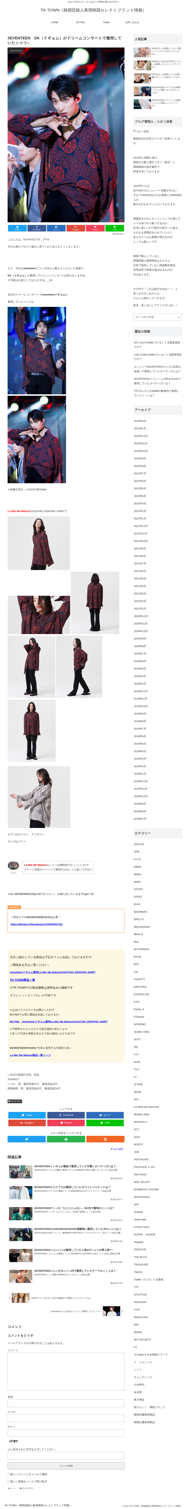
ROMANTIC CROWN (146, 1189)
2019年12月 (141, 691)
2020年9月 (140, 638)
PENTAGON (141, 1159)
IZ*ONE (138, 1084)
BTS (136, 964)
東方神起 (139, 1399)
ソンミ (138, 1369)
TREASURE (141, 1264)
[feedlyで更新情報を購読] (66, 1139)
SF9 (136, 1204)
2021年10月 (141, 541)
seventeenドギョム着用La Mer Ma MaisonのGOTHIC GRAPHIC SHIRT (52, 972)
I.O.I (136, 1054)
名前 (10, 1396)
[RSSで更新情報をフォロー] (105, 1139)
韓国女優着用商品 (144, 1422)
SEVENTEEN (16, 1101)
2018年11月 (141, 788)
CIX (136, 971)
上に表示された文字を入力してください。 (33, 1449)
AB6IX (137, 866)
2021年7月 (140, 563)
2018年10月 (141, 796)
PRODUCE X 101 (144, 1167)
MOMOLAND (141, 1114)
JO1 (136, 1099)
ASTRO (138, 889)
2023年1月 (140, 428)
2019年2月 (140, 766)
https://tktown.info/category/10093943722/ (37, 924)
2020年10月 (141, 631)
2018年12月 (141, 781)
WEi (136, 1324)
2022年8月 (140, 466)
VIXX (137, 1309)
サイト (11, 1426)
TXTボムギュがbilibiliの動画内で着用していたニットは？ (156, 393)
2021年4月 (140, 586)
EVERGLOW (141, 994)
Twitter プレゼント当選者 (148, 1279)
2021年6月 (140, 571)
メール (11, 1411)
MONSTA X (140, 1122)
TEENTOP (140, 1249)
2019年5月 (140, 743)
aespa (137, 874)
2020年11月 (141, 623)
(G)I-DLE (139, 844)
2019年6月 (140, 736)
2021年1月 (140, 608)
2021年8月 (140, 556)
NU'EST (138, 1144)
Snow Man (140, 1219)
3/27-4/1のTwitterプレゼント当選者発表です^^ (157, 345)
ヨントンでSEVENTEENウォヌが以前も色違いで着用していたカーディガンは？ (157, 369)
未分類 (138, 1392)
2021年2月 (140, 601)
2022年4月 (140, 496)
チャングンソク (143, 1377)
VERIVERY (140, 1302)
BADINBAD (140, 911)
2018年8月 (140, 811)
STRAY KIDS (141, 1227)
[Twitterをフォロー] (27, 1139)
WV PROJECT (142, 1339)
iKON (137, 1061)
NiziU (137, 1137)
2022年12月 (141, 436)
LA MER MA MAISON (146, 1107)
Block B (138, 934)
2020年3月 (140, 668)
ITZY (137, 1069)
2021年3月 (140, 593)
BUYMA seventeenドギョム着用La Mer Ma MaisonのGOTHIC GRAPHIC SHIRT (59, 1021)
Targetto (138, 1242)
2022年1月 (140, 518)
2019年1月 (140, 773)
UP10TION (140, 1294)
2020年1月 (140, 683)
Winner (138, 1332)
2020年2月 (140, 676)
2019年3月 (140, 758)
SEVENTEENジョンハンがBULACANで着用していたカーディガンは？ (157, 381)
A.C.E (137, 859)
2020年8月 (140, 646)
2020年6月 (140, 661)
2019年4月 (140, 751)
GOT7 (137, 1039)
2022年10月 (141, 451)
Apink (137, 881)
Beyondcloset (142, 926)
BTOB (137, 956)
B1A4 (137, 904)
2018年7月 (140, 818)
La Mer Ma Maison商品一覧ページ (30, 1055)
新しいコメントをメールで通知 (28, 1474)
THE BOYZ (140, 1257)
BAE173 (138, 919)
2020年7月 (140, 653)
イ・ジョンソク (143, 1362)
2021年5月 (140, 578)
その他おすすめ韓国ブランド (151, 1354)
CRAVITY (139, 979)
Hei (136, 1046)
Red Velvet (140, 1174)
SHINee (138, 1212)
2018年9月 (140, 803)
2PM (136, 851)
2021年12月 (141, 526)
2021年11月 (141, 533)
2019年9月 (140, 713)
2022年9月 (140, 458)
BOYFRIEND (141, 949)
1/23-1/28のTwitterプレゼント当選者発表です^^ (158, 357)
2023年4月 (140, 421)
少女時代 (139, 1384)
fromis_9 (139, 1009)
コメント (13, 1350)
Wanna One (141, 1317)
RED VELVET (142, 1182)
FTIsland (139, 1016)
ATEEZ (138, 896)
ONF (136, 1152)
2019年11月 (141, 698)
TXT (136, 1287)
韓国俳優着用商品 (144, 1414)
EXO (136, 1001)
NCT (136, 1129)
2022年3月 (140, 503)
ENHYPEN (140, 986)
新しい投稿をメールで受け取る (28, 1481)
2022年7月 (140, 473)
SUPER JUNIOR (144, 1234)
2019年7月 (140, 728)
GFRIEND (140, 1024)
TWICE (138, 1272)
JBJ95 (137, 1091)
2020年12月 (141, 616)
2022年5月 (140, 488)
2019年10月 (141, 706)
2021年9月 (140, 548)
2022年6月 (140, 481)
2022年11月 (141, 443)
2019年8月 (140, 721)
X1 (135, 1347)
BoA (136, 941)
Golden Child (141, 1031)
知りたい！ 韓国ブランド (149, 1407)
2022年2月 (140, 511)
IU (135, 1076)
